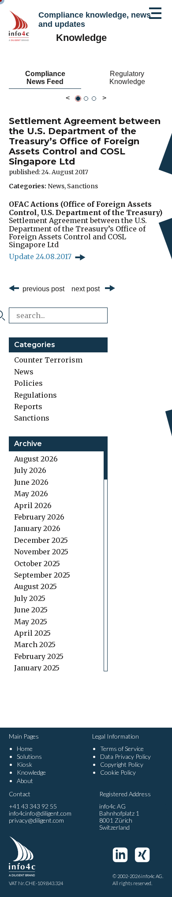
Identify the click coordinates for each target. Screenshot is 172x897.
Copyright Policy (121, 764)
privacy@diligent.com (36, 820)
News (56, 186)
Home (25, 748)
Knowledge (31, 772)
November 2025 (41, 551)
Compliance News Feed (45, 77)
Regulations (35, 395)
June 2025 (31, 609)
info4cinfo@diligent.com (40, 813)
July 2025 (29, 598)
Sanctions (82, 186)
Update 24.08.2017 (40, 256)
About (25, 780)
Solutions (29, 756)
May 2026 (31, 493)
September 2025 (42, 575)
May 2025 (30, 621)
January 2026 (37, 528)
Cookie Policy (118, 772)
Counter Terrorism (48, 359)
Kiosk (24, 764)
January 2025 (37, 667)
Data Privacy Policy (125, 756)
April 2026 (33, 505)
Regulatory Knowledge (127, 77)
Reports (28, 406)
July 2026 (30, 470)
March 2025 (35, 644)
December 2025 (41, 540)
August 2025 (35, 586)
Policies (28, 383)
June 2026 (31, 482)
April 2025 (32, 633)
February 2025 (39, 656)
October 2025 (37, 563)
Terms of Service (122, 748)
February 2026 (39, 517)
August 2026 (36, 458)
